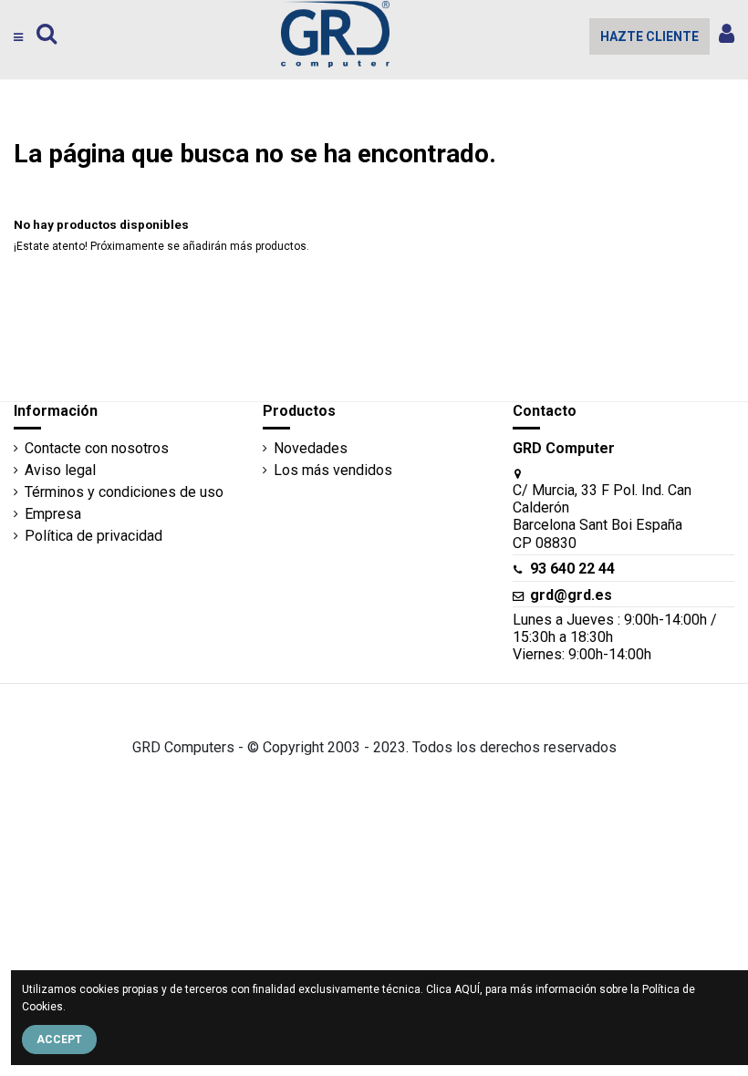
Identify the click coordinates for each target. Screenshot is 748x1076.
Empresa (53, 513)
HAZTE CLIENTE (649, 36)
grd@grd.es (571, 595)
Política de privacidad (93, 535)
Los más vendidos (333, 470)
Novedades (311, 448)
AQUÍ (467, 989)
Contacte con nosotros (97, 448)
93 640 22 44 (572, 568)
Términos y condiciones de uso (124, 492)
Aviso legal (60, 470)
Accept (59, 1039)
